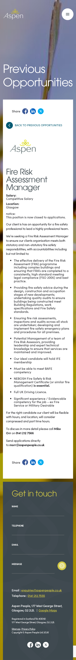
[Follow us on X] (46, 645)
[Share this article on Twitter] (41, 111)
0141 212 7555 (36, 595)
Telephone (18, 525)
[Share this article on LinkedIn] (33, 111)
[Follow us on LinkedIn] (38, 645)
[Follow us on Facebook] (30, 645)
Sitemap (16, 628)
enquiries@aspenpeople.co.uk (41, 590)
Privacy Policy (28, 628)
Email (15, 544)
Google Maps (48, 610)
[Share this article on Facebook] (25, 111)
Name (15, 506)
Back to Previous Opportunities (38, 125)
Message (17, 564)
